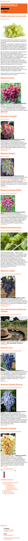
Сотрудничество (8, 539)
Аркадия (3, 108)
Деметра (11, 459)
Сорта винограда (8, 483)
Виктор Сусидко (5, 19)
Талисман (3, 148)
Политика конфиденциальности (12, 537)
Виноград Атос (7, 348)
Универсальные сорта (12, 489)
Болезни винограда (8, 492)
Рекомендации (7, 490)
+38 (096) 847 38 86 (8, 529)
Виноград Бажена (8, 153)
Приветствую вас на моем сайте (14, 16)
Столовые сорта (11, 485)
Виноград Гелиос (7, 78)
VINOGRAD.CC (9, 5)
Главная (6, 11)
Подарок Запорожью (6, 180)
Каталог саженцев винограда (11, 12)
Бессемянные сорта (11, 488)
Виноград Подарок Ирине (11, 190)
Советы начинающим (9, 493)
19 (4, 468)
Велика (9, 304)
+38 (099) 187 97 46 (8, 531)
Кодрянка (16, 375)
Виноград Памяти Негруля (11, 384)
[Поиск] (15, 470)
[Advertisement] (14, 509)
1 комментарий (13, 193)
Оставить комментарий (15, 230)
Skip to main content (5, 1)
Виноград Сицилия (8, 428)
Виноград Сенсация (9, 116)
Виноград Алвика (8, 271)
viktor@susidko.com (8, 535)
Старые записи (9, 468)
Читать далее (4, 112)
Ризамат (9, 148)
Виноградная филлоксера (11, 227)
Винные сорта (10, 486)
